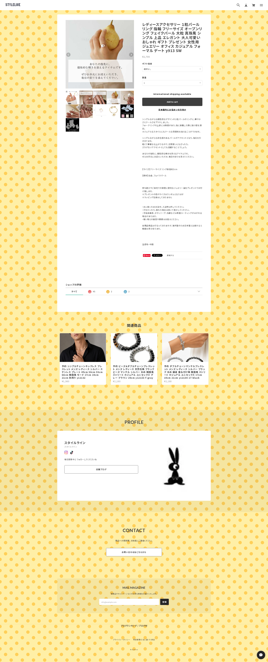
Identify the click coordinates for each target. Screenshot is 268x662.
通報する (170, 255)
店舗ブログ (101, 469)
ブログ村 (143, 625)
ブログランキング (129, 625)
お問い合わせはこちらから (134, 552)
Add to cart (172, 101)
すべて (74, 291)
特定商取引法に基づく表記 (144, 639)
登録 (164, 601)
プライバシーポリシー (121, 639)
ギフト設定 (147, 63)
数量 (144, 77)
